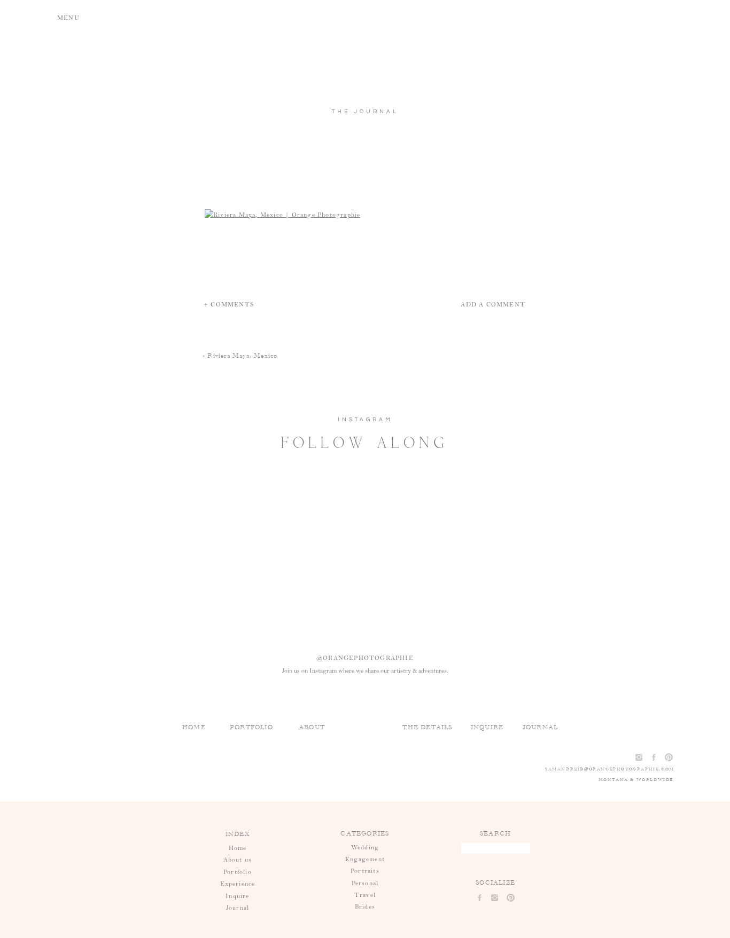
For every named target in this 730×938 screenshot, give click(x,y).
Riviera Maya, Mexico (242, 355)
